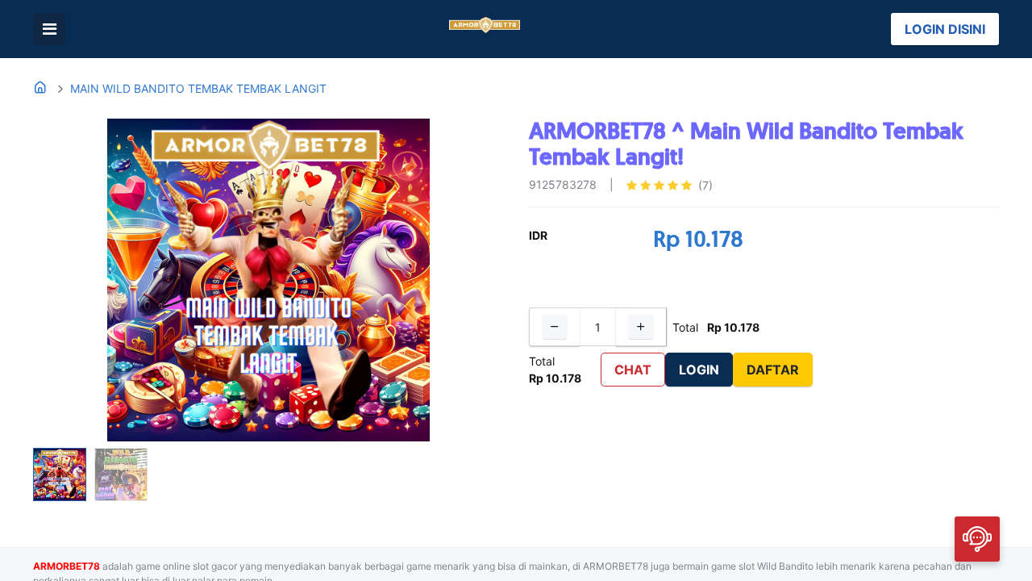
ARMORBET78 (66, 566)
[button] (68, 280)
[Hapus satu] (554, 326)
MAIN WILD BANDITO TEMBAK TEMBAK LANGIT (198, 88)
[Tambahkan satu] (641, 326)
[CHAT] (977, 538)
